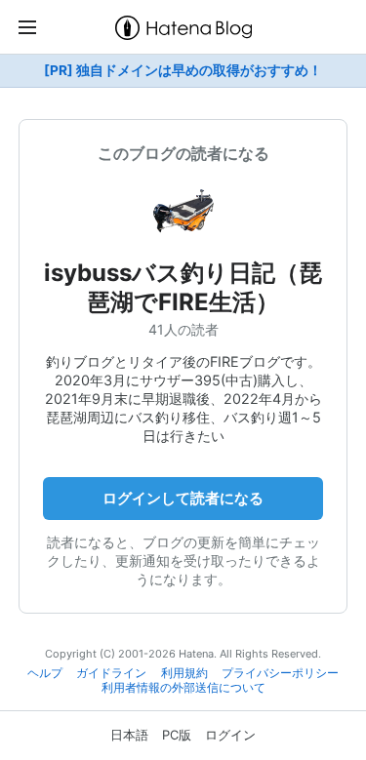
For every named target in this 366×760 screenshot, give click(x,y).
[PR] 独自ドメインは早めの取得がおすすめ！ (183, 70)
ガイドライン (111, 673)
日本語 (129, 734)
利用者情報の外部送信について (183, 688)
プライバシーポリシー (280, 673)
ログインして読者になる (183, 498)
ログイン (230, 734)
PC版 (176, 734)
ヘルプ (44, 673)
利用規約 (184, 673)
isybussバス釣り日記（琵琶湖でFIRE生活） (183, 287)
